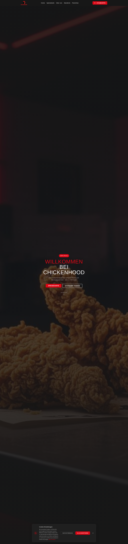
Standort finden (72, 286)
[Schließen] (93, 533)
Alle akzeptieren (82, 533)
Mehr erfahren (52, 539)
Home (43, 3)
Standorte (67, 3)
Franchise (75, 3)
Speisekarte (50, 3)
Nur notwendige (68, 533)
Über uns (59, 3)
